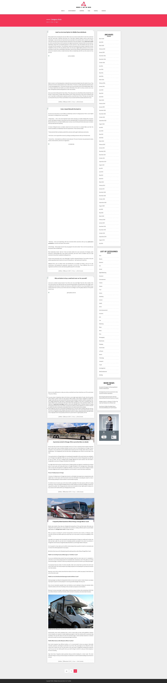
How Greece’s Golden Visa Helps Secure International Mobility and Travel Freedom (108, 407)
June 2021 (101, 172)
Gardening (101, 296)
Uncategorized (102, 368)
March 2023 (101, 100)
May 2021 (101, 175)
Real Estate (101, 341)
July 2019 (101, 243)
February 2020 (102, 219)
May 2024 (101, 73)
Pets (100, 334)
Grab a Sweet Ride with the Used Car (71, 109)
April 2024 (101, 76)
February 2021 (102, 185)
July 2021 (101, 168)
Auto (74, 101)
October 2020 (102, 199)
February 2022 (102, 144)
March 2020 (101, 216)
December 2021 (102, 151)
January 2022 (102, 148)
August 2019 (102, 240)
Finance (100, 286)
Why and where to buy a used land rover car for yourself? (71, 278)
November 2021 (102, 154)
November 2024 (102, 59)
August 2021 (102, 165)
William (60, 101)
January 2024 (102, 86)
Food (89, 10)
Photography (102, 337)
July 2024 (101, 66)
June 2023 (101, 90)
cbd (100, 266)
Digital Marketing (102, 272)
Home (100, 306)
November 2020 (102, 195)
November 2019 (102, 230)
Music (100, 327)
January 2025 (102, 52)
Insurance (101, 313)
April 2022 (101, 137)
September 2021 (102, 161)
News (100, 330)
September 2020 (102, 202)
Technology (101, 358)
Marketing (101, 324)
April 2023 (101, 96)
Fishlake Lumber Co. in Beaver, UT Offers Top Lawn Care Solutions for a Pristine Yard (108, 402)
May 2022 (101, 134)
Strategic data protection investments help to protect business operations (108, 392)
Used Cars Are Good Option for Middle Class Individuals (70, 32)
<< (66, 671)
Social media (101, 347)
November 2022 (102, 114)
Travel (100, 365)
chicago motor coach (60, 529)
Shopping (82, 10)
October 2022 (102, 117)
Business (104, 10)
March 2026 (101, 38)
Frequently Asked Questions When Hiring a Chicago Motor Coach (71, 521)
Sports (100, 354)
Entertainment (72, 10)
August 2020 (102, 206)
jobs (100, 317)
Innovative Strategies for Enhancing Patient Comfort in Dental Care (108, 387)
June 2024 (101, 69)
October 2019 (102, 233)
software (101, 351)
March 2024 (101, 79)
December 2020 (102, 192)
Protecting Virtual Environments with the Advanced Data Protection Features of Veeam (108, 397)
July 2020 (101, 209)
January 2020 (102, 223)
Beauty (100, 259)
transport (101, 361)
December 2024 (102, 55)
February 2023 (102, 103)
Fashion (100, 283)
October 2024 (102, 62)
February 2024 (102, 83)
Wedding (101, 375)
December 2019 (102, 226)
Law (100, 320)
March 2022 (101, 141)
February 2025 (102, 49)
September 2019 (102, 236)
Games (100, 293)
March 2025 (101, 45)
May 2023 (101, 93)
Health (62, 10)
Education (101, 276)
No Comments (80, 101)
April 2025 (101, 42)
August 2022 (102, 124)
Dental (100, 269)
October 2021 (102, 158)
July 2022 (101, 127)
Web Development (103, 371)
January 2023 (102, 107)
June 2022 (101, 131)
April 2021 (101, 178)
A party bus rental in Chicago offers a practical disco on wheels (70, 442)
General (96, 10)
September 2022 (102, 120)
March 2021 (101, 182)
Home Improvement (103, 310)
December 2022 (102, 110)
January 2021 (102, 189)
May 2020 (101, 212)
